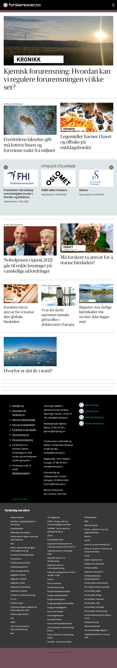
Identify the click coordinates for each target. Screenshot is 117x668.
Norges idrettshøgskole (56, 607)
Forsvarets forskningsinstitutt (22, 554)
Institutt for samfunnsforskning (22, 595)
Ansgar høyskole (17, 517)
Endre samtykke (20, 498)
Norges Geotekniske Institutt (58, 591)
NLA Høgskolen (53, 517)
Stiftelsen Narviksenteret (94, 563)
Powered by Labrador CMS (58, 652)
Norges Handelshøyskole (57, 595)
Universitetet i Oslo (92, 603)
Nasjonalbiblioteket (55, 539)
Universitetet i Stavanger (94, 607)
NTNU (50, 535)
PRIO (86, 521)
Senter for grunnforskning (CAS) (97, 544)
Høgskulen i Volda (17, 583)
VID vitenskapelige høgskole (95, 630)
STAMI (86, 555)
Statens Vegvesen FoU (93, 559)
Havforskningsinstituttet (20, 571)
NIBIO (12, 622)
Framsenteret (15, 558)
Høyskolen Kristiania (18, 591)
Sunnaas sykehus (91, 567)
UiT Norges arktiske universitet (96, 587)
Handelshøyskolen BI (18, 567)
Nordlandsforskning (55, 587)
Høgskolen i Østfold (18, 579)
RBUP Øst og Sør (91, 525)
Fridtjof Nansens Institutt (20, 562)
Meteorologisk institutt (19, 614)
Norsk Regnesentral (55, 615)
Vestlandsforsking (91, 622)
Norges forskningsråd (56, 599)
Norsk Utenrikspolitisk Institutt (59, 623)
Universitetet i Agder (92, 591)
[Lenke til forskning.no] (55, 3)
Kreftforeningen (16, 603)
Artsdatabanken (16, 528)
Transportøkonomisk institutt (96, 583)
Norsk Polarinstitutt (55, 611)
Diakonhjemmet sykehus (20, 532)
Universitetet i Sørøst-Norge (95, 611)
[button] (6, 167)
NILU (12, 633)
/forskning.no (91, 411)
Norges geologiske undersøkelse (60, 603)
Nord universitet (54, 583)
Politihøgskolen (90, 517)
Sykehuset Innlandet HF (93, 571)
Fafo (12, 543)
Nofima (50, 579)
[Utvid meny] (113, 5)
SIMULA (87, 536)
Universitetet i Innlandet (94, 599)
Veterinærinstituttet (92, 626)
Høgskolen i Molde (18, 575)
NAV (12, 618)
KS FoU (13, 599)
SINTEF (87, 540)
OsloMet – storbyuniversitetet (59, 641)
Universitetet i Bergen (93, 595)
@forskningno (92, 404)
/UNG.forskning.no (94, 417)
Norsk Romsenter (54, 619)
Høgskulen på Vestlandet (20, 587)
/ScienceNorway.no (94, 423)
